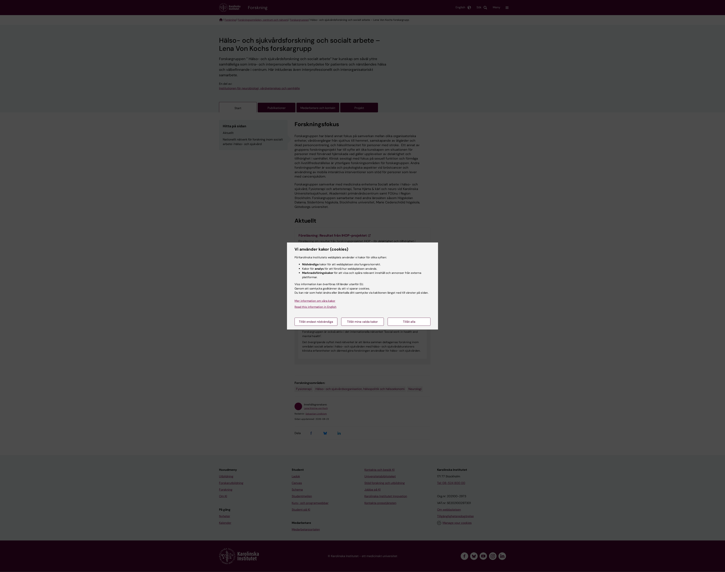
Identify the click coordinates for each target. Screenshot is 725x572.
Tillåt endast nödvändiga (316, 322)
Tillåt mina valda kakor (362, 322)
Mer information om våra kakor (315, 301)
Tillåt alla (409, 322)
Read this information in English (315, 307)
